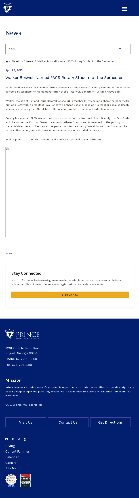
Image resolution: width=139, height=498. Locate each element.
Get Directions (110, 422)
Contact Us (68, 422)
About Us (17, 61)
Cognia (16, 404)
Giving (10, 446)
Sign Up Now (70, 294)
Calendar (11, 457)
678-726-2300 (26, 359)
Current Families (17, 451)
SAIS (8, 404)
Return (11, 253)
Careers (10, 463)
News (12, 48)
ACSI (25, 404)
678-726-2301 (22, 365)
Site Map (11, 468)
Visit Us (25, 422)
